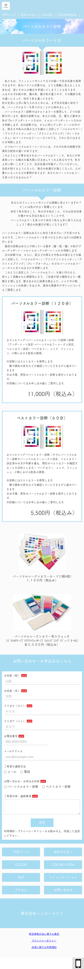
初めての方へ (29, 14)
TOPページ (9, 14)
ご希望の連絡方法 (15, 766)
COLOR (47, 14)
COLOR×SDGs (63, 864)
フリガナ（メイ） (15, 721)
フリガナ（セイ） (15, 705)
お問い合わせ (63, 889)
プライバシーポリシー (43, 940)
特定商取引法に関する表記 (44, 934)
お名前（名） (12, 690)
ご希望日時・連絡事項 (17, 796)
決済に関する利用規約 (44, 947)
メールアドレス (13, 751)
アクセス (21, 889)
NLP (21, 877)
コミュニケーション (63, 877)
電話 (27, 771)
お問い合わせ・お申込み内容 (21, 781)
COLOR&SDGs (67, 14)
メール (11, 771)
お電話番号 (11, 736)
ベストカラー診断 (58, 786)
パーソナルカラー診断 (22, 786)
